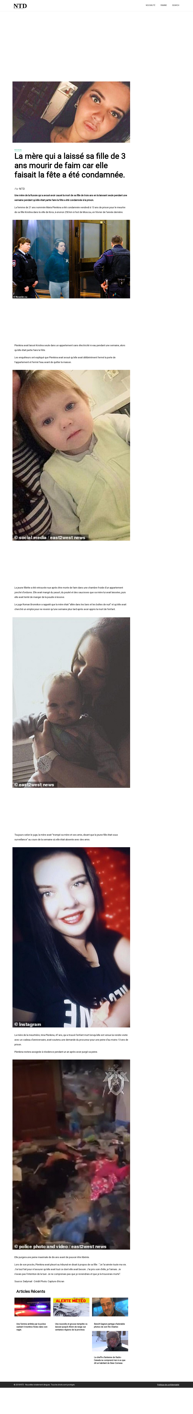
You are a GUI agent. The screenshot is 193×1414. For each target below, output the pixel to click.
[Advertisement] (79, 44)
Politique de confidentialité (168, 1385)
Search (175, 5)
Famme (164, 5)
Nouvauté (150, 5)
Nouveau (18, 150)
